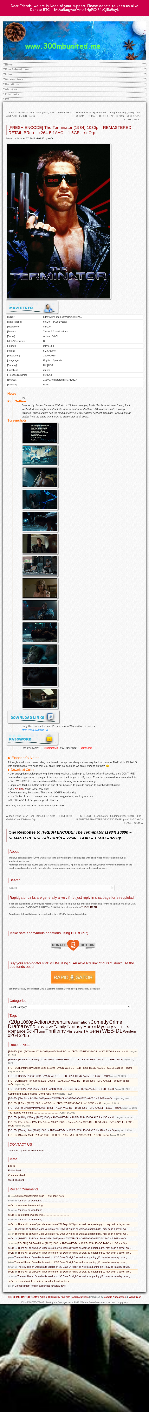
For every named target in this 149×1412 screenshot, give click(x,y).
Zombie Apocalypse (115, 1297)
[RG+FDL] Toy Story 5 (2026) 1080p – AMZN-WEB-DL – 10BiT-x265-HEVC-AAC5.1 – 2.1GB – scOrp (60, 1098)
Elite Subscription (17, 69)
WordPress (135, 1297)
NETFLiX (121, 1027)
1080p (27, 1022)
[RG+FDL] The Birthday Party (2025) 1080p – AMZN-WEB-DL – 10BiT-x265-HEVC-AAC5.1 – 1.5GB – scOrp (64, 1108)
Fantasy (75, 1026)
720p (34, 805)
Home (9, 64)
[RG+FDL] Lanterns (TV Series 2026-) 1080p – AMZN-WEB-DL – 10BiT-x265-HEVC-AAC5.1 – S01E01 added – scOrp (70, 1068)
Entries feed (14, 1170)
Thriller (53, 1031)
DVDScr (46, 1027)
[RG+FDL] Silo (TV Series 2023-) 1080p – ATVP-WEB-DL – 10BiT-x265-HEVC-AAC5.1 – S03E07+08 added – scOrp (69, 1051)
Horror (89, 1026)
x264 (13, 1035)
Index (8, 74)
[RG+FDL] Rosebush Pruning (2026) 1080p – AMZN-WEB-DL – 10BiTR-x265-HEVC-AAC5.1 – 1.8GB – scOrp (65, 1059)
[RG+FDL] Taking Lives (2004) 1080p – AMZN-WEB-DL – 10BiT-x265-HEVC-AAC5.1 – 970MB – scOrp (62, 1130)
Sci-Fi (32, 1031)
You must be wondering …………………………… (33, 1112)
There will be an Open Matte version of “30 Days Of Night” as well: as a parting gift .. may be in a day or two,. (74, 1224)
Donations (12, 84)
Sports (42, 1032)
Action (41, 1022)
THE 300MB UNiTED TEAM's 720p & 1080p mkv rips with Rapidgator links (48, 1297)
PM (7, 99)
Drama (15, 1026)
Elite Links (12, 94)
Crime (115, 1022)
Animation (80, 1022)
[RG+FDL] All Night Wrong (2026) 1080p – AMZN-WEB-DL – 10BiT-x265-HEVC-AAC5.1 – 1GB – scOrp (62, 1117)
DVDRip (31, 1026)
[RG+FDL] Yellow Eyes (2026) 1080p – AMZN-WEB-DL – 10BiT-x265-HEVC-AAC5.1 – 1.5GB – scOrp (61, 1089)
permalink (59, 805)
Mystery (105, 1026)
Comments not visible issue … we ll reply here (32, 1093)
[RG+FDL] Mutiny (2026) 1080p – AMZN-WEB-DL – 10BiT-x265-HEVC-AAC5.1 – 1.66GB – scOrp (59, 1076)
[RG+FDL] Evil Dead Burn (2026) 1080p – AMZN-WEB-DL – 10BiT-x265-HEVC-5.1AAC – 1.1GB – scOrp (72, 1238)
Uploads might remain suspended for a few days (43, 1281)
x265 (24, 1035)
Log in (11, 1166)
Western (129, 1031)
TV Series (92, 1031)
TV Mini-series (72, 1031)
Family (60, 1026)
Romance (17, 1031)
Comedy (99, 1022)
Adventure (59, 1022)
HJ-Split (19, 788)
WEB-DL (112, 1031)
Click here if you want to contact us (26, 1150)
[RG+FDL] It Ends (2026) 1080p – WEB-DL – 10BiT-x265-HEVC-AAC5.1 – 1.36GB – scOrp (55, 1103)
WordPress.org (16, 1180)
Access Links (14, 79)
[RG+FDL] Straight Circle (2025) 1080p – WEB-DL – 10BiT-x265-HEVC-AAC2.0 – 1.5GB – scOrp (58, 1135)
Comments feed (16, 1175)
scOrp (51, 138)
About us (11, 89)
